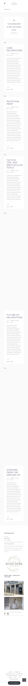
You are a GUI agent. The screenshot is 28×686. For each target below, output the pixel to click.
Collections (20, 673)
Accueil (10, 672)
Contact (10, 677)
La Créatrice (17, 672)
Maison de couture (10, 673)
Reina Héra (6, 9)
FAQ (15, 677)
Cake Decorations (14, 49)
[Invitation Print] (5, 96)
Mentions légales (14, 679)
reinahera (17, 53)
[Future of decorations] (14, 261)
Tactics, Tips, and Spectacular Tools (15, 164)
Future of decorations (14, 316)
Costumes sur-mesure (12, 675)
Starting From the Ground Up (13, 472)
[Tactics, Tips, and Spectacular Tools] (5, 154)
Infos (20, 675)
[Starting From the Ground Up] (14, 416)
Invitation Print (13, 102)
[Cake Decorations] (5, 42)
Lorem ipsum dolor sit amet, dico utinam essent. (14, 27)
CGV (19, 677)
